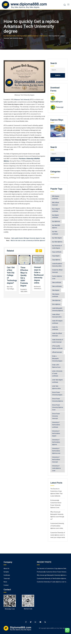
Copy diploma (56, 259)
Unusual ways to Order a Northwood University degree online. (38, 275)
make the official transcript (57, 334)
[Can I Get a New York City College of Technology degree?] (11, 260)
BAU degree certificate (55, 197)
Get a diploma (56, 304)
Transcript (59, 107)
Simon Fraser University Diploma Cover (57, 407)
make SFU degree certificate (57, 322)
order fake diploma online (56, 387)
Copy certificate (56, 252)
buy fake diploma (57, 241)
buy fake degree (57, 238)
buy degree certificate (55, 216)
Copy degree (56, 256)
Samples (6, 572)
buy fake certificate (55, 233)
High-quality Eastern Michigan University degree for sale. (28, 238)
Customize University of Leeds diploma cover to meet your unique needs (57, 535)
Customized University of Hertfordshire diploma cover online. (57, 526)
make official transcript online (57, 316)
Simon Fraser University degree (57, 393)
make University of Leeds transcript (57, 341)
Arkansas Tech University (21, 99)
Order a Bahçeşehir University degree (57, 358)
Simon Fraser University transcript (56, 416)
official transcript (57, 352)
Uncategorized (54, 177)
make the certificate (55, 328)
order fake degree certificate (57, 381)
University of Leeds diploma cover (56, 468)
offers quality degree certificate (57, 347)
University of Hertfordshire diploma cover (56, 451)
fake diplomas (56, 300)
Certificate (7, 575)
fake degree (55, 290)
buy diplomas (56, 221)
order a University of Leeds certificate (57, 373)
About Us (6, 568)
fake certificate (56, 282)
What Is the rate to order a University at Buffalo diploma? (28, 240)
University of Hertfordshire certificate (56, 425)
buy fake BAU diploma (56, 226)
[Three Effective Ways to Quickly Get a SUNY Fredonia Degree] (24, 260)
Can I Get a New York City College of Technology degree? (12, 275)
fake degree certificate (55, 295)
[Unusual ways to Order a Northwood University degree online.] (38, 260)
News (5, 582)
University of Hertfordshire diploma (56, 442)
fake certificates (57, 286)
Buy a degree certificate (56, 210)
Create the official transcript (57, 271)
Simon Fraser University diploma (57, 400)
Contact (6, 585)
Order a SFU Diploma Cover (56, 366)
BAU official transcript (55, 204)
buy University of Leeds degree (57, 247)
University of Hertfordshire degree (56, 433)
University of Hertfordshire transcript (56, 459)
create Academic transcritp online (57, 265)
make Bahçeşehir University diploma (57, 309)
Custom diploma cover (57, 277)
